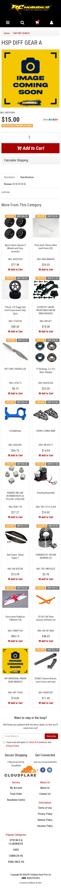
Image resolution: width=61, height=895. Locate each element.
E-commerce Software (27, 883)
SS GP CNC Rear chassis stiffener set (45, 618)
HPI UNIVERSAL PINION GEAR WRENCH (15, 680)
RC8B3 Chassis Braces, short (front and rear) (46, 680)
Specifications (27, 177)
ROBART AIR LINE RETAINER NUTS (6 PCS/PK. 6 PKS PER (15, 496)
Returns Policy (45, 819)
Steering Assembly (45, 492)
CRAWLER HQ (16, 855)
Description (9, 177)
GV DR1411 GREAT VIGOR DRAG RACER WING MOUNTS (45, 310)
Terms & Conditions (38, 742)
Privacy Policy (12, 745)
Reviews (8, 184)
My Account (16, 787)
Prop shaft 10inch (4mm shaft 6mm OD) (45, 247)
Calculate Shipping (16, 160)
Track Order (16, 793)
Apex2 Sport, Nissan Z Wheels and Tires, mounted (15, 248)
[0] (37, 23)
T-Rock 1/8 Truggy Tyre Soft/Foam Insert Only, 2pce (15, 310)
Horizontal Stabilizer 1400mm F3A (15, 618)
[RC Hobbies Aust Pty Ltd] (30, 8)
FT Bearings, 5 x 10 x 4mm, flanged (45, 370)
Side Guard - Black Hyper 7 (15, 556)
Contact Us (45, 793)
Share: (46, 120)
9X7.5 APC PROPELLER (15, 368)
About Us (45, 787)
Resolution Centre (16, 799)
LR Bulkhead (15, 430)
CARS (16, 849)
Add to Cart (32, 148)
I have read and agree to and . (28, 744)
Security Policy (45, 826)
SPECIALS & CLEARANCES (16, 842)
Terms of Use (45, 807)
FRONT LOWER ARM (45, 430)
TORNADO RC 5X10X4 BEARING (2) (45, 556)
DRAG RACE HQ (16, 861)
